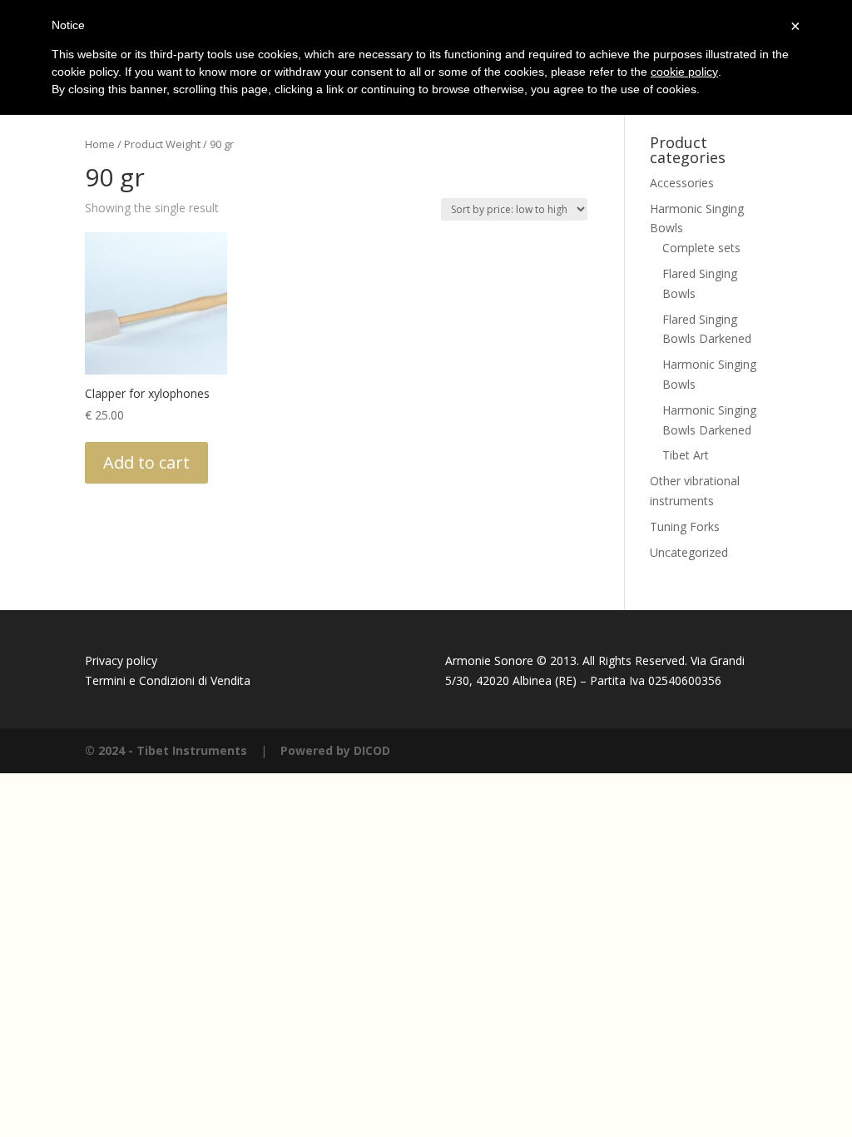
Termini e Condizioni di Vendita (167, 680)
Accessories (682, 183)
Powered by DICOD (335, 750)
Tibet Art (685, 455)
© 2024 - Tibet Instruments (166, 750)
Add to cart (146, 462)
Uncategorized (689, 552)
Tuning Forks (685, 526)
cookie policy (684, 71)
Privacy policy (121, 660)
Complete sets (701, 248)
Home (100, 144)
